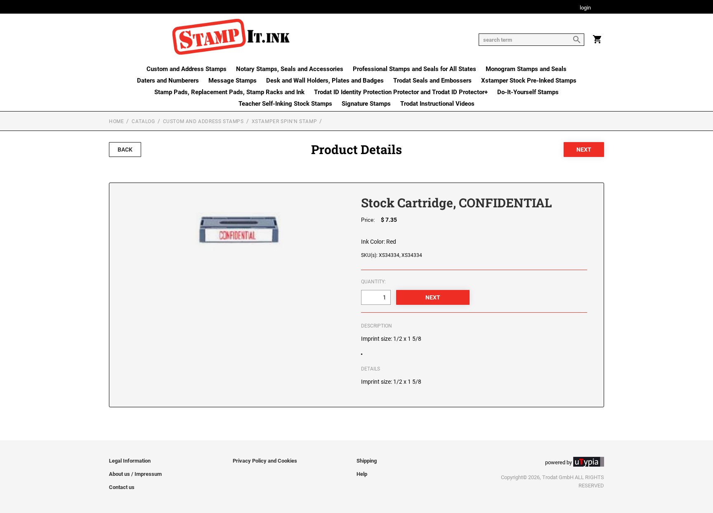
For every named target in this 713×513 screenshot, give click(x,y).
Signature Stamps (366, 103)
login (585, 8)
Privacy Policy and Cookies (265, 461)
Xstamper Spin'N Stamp (284, 121)
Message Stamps (232, 80)
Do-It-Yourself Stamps (528, 92)
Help (361, 474)
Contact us (122, 487)
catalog (143, 121)
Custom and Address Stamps (186, 69)
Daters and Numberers (168, 80)
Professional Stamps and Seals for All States (414, 69)
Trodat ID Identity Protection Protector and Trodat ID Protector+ (401, 92)
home (116, 121)
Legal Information (130, 461)
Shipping (366, 461)
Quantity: (373, 282)
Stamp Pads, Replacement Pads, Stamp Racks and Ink (229, 92)
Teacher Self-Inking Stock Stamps (285, 103)
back (125, 149)
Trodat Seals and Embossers (432, 80)
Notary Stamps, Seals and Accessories (289, 69)
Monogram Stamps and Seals (526, 69)
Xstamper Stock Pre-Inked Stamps (528, 80)
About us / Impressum (135, 474)
